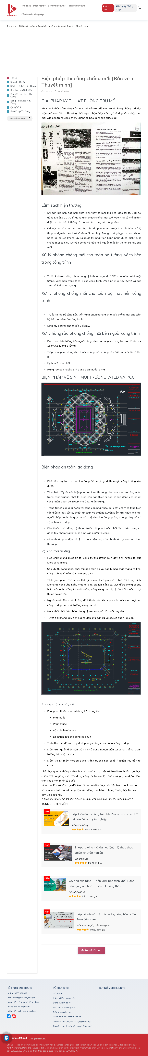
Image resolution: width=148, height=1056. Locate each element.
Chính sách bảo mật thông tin (67, 1016)
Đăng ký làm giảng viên (64, 998)
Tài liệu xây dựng (77, 5)
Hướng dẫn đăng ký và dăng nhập (23, 1002)
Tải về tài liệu (92, 950)
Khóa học (26, 5)
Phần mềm (38, 5)
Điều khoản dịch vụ (62, 1012)
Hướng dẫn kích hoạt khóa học (21, 1011)
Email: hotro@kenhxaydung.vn (21, 997)
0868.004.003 (19, 1037)
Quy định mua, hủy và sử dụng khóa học (72, 1021)
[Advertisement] (74, 49)
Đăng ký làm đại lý (61, 1002)
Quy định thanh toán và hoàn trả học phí (72, 1026)
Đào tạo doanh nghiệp (33, 14)
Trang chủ (11, 26)
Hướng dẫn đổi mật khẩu (18, 1006)
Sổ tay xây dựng (56, 5)
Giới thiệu (57, 993)
